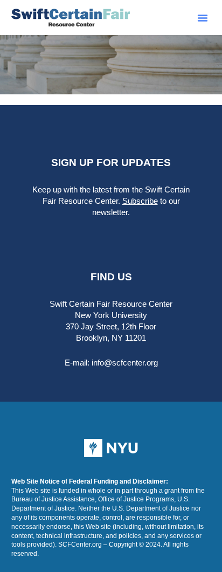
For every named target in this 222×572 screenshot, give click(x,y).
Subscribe (140, 200)
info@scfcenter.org (125, 362)
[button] (203, 18)
